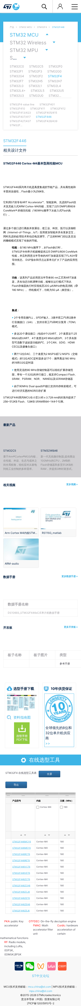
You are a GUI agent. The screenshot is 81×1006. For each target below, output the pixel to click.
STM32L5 (37, 90)
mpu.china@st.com (40, 991)
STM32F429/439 (46, 121)
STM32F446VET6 (21, 873)
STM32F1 (16, 71)
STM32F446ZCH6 (21, 885)
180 (65, 807)
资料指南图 (22, 717)
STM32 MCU (25, 27)
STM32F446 (58, 27)
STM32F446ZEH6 (21, 904)
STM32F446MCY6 (21, 841)
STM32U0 (36, 95)
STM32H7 (55, 81)
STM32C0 (17, 66)
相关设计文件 (15, 150)
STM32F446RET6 (21, 860)
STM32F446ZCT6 (21, 879)
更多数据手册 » (70, 576)
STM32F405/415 (46, 112)
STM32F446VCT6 (21, 866)
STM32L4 (54, 86)
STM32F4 (42, 27)
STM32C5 (36, 66)
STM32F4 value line (22, 104)
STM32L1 (35, 86)
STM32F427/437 (20, 121)
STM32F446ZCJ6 (21, 891)
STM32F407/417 (20, 116)
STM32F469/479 (20, 125)
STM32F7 (16, 81)
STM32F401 (47, 104)
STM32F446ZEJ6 (21, 910)
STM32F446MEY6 (21, 848)
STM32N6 (56, 95)
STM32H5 (36, 81)
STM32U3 (17, 95)
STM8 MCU (23, 58)
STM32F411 (37, 108)
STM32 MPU (24, 50)
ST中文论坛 (40, 976)
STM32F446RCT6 (21, 854)
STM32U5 (57, 90)
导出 (16, 784)
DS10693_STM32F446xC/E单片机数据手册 (34, 612)
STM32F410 (17, 108)
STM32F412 (57, 108)
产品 (12, 27)
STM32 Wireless (28, 42)
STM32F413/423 (20, 112)
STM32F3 (35, 71)
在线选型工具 (44, 760)
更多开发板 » (71, 627)
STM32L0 (17, 86)
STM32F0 (55, 66)
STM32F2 (36, 76)
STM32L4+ (17, 90)
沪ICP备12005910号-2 (40, 1003)
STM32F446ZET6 (21, 898)
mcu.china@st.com (39, 986)
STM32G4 (17, 76)
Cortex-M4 (45, 807)
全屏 (49, 774)
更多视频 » (72, 484)
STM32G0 (54, 71)
